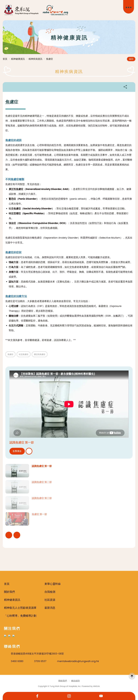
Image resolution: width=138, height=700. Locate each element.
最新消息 (49, 608)
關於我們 (9, 592)
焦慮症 (49, 59)
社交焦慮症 (23, 354)
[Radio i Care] (55, 10)
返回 (131, 59)
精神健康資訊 (18, 59)
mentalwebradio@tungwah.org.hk (78, 661)
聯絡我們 (62, 680)
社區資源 (49, 600)
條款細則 (75, 680)
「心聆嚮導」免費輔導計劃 (20, 616)
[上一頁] (8, 535)
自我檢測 (49, 592)
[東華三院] (21, 10)
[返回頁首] (132, 676)
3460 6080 (17, 661)
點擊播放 (17, 451)
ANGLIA (96, 686)
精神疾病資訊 (35, 59)
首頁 (5, 59)
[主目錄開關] (128, 7)
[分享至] (125, 86)
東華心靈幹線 (52, 584)
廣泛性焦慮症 (39, 354)
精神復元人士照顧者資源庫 (20, 608)
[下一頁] (16, 535)
